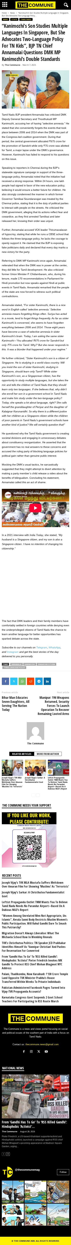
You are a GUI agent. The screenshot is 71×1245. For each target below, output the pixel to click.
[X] (39, 1052)
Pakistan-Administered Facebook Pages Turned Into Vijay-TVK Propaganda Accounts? (33, 989)
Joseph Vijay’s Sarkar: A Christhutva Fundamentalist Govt (33, 894)
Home (4, 13)
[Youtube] (46, 1052)
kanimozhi (30, 664)
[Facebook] (5, 681)
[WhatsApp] (22, 681)
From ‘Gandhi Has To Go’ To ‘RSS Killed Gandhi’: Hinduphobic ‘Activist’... (34, 1124)
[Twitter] (13, 681)
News (12, 13)
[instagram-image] (13, 1192)
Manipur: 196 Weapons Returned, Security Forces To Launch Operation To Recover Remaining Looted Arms (53, 705)
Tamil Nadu (26, 19)
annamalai (16, 664)
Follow (63, 1172)
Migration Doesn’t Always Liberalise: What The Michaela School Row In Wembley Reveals (30, 935)
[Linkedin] (47, 681)
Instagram (13, 651)
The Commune (12, 64)
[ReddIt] (30, 681)
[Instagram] (32, 1052)
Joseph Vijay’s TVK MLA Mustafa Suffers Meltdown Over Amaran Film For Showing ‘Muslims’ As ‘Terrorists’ (12, 782)
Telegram (41, 647)
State (14, 19)
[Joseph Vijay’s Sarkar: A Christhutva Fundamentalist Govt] (35, 768)
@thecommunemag (27, 1169)
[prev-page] (33, 795)
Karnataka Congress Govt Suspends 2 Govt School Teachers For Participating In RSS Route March (32, 999)
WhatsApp (54, 647)
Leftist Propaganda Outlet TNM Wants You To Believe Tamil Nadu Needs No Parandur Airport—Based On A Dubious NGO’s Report (58, 783)
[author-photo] (35, 731)
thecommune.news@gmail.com (42, 1044)
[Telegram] (39, 681)
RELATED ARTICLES (21, 754)
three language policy (14, 667)
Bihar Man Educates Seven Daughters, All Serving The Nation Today (15, 703)
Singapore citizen (46, 664)
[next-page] (38, 795)
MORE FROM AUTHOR (48, 754)
